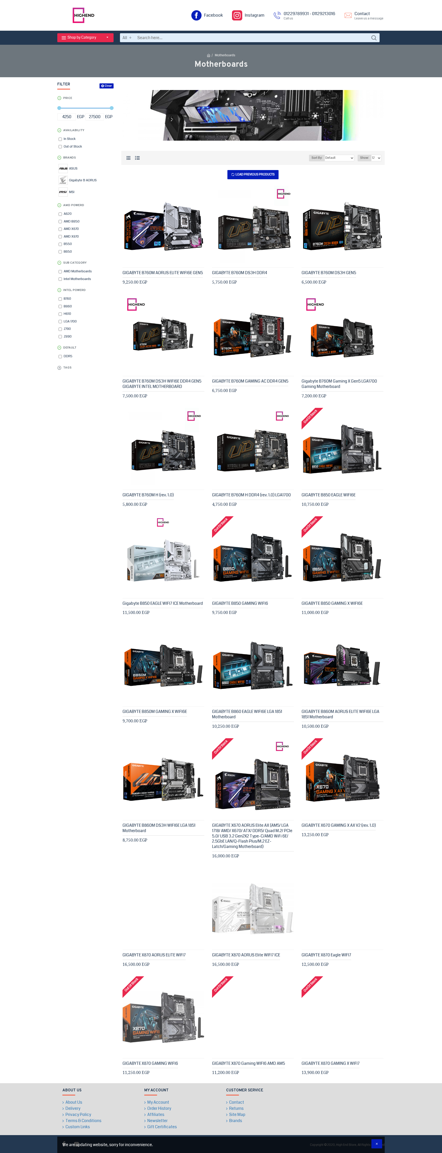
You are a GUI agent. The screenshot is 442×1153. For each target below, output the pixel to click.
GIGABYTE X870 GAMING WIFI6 (150, 1063)
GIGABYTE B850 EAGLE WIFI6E (329, 495)
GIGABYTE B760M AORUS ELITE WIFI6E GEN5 (163, 273)
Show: (364, 158)
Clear (108, 86)
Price (67, 98)
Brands (69, 158)
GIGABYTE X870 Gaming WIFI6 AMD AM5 (248, 1063)
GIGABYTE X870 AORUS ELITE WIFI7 (154, 955)
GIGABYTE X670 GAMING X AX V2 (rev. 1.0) (339, 825)
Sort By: (317, 158)
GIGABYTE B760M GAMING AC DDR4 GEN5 (250, 381)
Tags (67, 368)
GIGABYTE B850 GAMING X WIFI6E (332, 603)
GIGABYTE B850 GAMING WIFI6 (240, 603)
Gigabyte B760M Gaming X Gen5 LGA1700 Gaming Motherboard (339, 384)
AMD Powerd (73, 205)
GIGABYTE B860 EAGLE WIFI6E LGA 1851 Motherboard (247, 714)
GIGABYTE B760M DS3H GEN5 (329, 273)
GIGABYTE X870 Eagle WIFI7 (326, 955)
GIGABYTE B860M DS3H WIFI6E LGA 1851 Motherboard (159, 828)
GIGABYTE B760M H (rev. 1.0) (148, 495)
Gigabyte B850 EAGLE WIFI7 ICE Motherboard (163, 603)
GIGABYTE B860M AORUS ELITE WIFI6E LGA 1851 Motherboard (340, 714)
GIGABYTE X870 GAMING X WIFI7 (331, 1063)
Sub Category (75, 263)
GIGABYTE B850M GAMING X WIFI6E (155, 711)
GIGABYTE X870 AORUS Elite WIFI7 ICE (246, 955)
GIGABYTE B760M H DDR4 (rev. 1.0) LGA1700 (251, 495)
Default (69, 348)
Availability (73, 130)
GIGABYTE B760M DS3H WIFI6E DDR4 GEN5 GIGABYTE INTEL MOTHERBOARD (162, 384)
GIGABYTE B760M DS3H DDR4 (239, 273)
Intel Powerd (74, 290)
